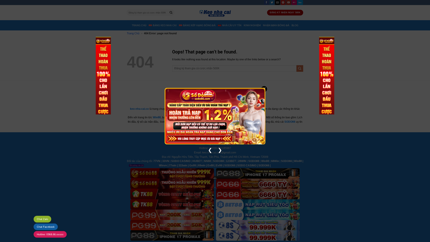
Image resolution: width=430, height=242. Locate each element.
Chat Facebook (46, 226)
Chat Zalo (42, 219)
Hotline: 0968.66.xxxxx (50, 234)
